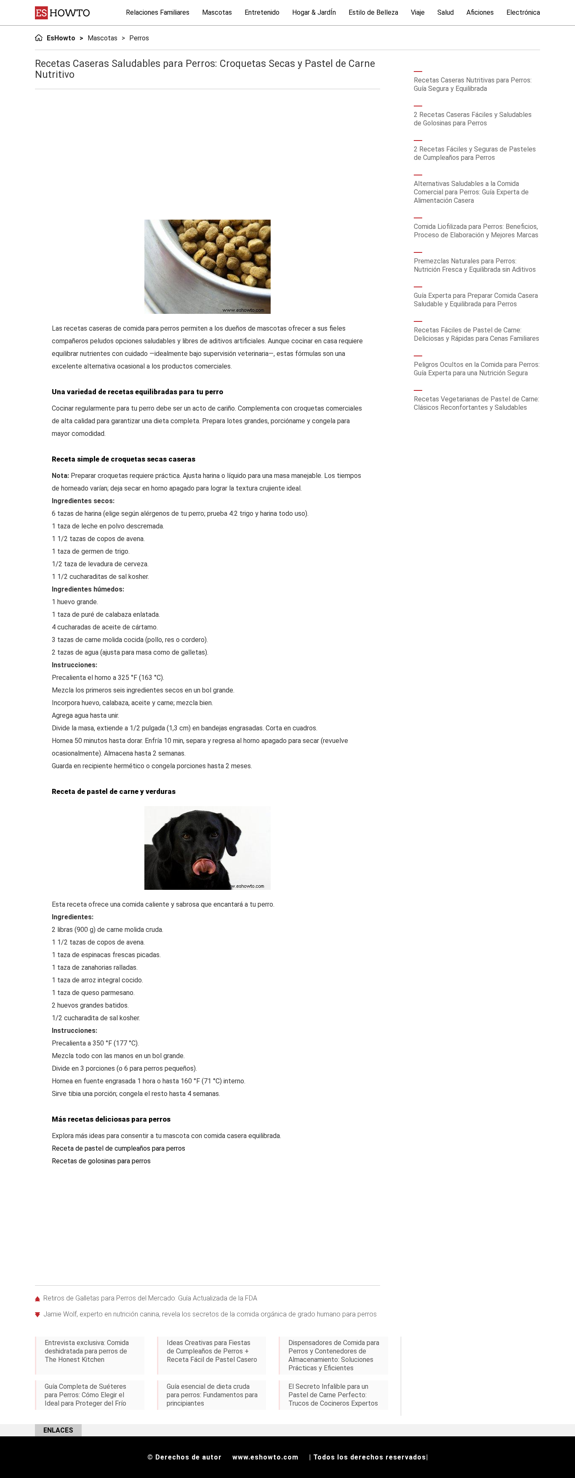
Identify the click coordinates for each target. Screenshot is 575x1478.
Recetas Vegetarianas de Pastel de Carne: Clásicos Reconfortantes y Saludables (476, 403)
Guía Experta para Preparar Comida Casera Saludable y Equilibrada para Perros (476, 300)
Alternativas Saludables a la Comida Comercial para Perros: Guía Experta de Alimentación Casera (471, 192)
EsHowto (61, 38)
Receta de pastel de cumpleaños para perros (118, 1148)
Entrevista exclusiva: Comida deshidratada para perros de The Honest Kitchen (87, 1351)
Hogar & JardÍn (314, 12)
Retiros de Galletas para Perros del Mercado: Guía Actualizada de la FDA (150, 1298)
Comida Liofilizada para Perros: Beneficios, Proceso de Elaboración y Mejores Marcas (476, 231)
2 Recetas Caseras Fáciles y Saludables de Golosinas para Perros (473, 119)
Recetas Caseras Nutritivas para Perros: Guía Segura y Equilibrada (473, 84)
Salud (445, 12)
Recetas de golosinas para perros (101, 1161)
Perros (139, 38)
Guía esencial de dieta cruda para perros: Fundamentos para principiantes (212, 1394)
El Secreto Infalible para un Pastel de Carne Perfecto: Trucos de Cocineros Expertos (333, 1394)
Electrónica (523, 12)
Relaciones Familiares (157, 12)
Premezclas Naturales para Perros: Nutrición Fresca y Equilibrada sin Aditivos (475, 265)
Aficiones (480, 12)
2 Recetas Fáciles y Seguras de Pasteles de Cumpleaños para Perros (475, 153)
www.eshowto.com (265, 1457)
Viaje (418, 12)
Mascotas (217, 12)
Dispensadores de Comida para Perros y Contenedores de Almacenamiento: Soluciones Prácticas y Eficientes (333, 1355)
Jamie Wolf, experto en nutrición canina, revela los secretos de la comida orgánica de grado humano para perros (210, 1314)
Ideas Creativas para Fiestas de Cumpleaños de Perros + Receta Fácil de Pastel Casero (212, 1351)
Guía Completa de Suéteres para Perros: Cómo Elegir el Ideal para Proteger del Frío (85, 1394)
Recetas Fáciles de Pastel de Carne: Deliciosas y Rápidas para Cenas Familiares (476, 334)
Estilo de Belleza (373, 12)
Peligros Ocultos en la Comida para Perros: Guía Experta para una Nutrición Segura (477, 369)
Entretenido (262, 12)
